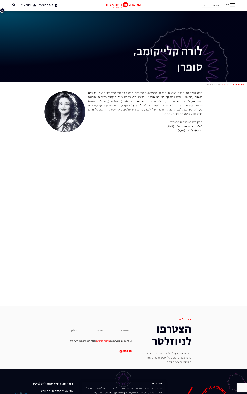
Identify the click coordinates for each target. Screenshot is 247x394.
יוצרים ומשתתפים (228, 84)
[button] (232, 5)
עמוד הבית (240, 84)
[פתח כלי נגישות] (2, 10)
